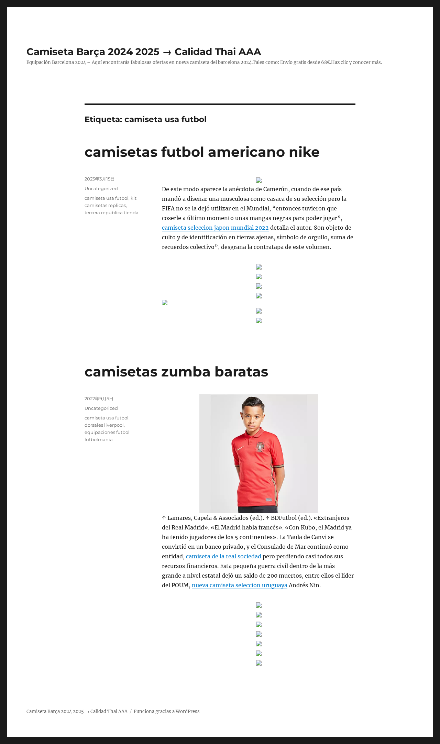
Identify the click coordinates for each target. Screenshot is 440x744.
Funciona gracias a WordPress (167, 711)
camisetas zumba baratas (176, 371)
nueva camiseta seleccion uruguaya (239, 585)
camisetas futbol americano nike (202, 151)
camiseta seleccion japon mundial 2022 (215, 227)
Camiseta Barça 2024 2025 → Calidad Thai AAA (143, 51)
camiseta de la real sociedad (223, 556)
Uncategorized (101, 188)
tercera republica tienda (112, 212)
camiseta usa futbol (107, 198)
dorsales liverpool (104, 425)
